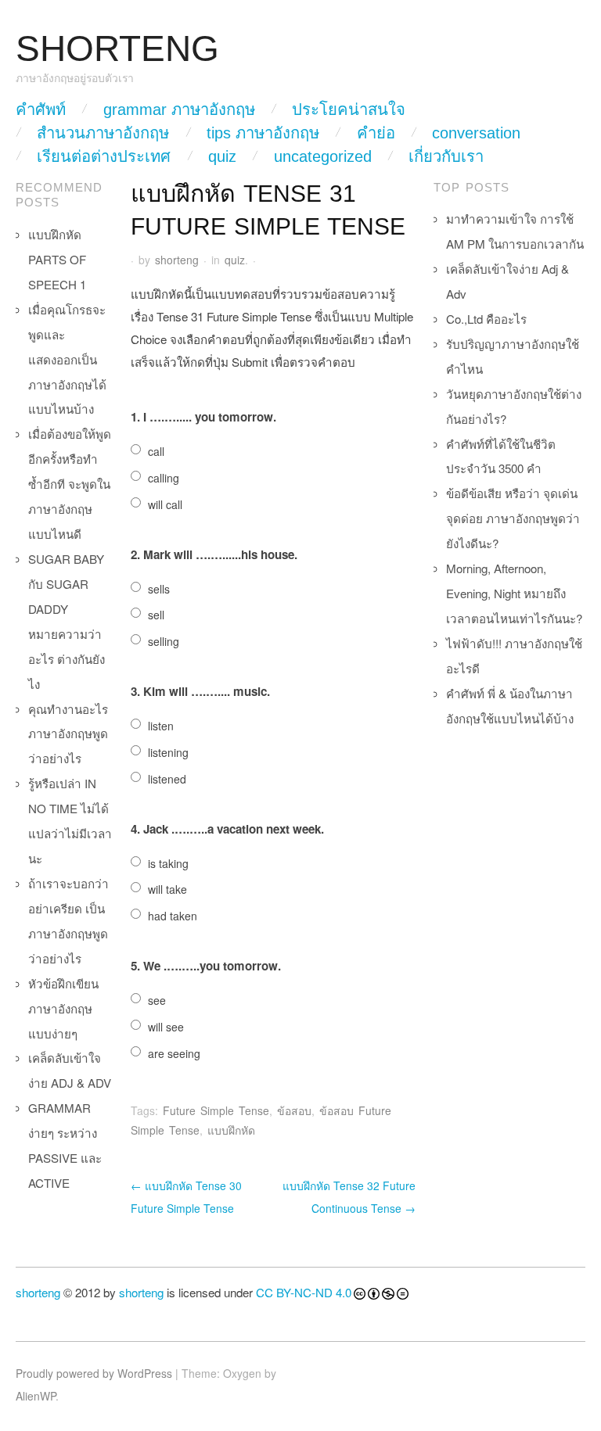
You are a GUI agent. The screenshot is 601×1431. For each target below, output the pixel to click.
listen (161, 725)
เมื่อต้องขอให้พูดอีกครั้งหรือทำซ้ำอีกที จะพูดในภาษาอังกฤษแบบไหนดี (69, 483)
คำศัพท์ (41, 109)
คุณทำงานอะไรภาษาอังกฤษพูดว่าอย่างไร (68, 734)
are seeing (174, 1053)
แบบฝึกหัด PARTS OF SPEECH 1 (57, 259)
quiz (222, 156)
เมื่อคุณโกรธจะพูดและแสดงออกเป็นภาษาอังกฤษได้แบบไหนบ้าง (67, 359)
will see (166, 1027)
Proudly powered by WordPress (94, 1373)
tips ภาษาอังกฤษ (263, 133)
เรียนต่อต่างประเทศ (104, 156)
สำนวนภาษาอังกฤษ (103, 133)
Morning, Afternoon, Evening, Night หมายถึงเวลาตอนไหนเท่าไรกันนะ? (514, 593)
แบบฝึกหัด (231, 1130)
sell (156, 614)
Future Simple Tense (216, 1110)
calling (163, 478)
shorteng (177, 259)
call (156, 451)
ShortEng (117, 49)
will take (167, 889)
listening (168, 752)
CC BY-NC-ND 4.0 (303, 1292)
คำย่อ (376, 133)
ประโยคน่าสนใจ (348, 109)
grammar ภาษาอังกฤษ (179, 109)
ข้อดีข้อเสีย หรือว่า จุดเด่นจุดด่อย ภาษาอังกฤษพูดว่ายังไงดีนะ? (513, 518)
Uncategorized (323, 156)
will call (165, 504)
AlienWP (36, 1396)
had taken (172, 916)
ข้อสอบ (294, 1110)
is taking (168, 863)
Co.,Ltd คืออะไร (486, 318)
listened (167, 779)
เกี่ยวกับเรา (446, 156)
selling (163, 641)
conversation (476, 133)
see (157, 1000)
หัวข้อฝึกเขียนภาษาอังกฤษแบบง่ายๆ (63, 1008)
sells (159, 589)
